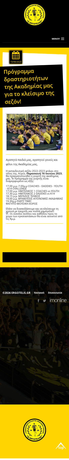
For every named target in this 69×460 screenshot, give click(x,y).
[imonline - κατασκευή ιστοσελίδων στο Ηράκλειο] (58, 301)
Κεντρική (39, 292)
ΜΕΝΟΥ (56, 38)
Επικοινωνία (55, 292)
